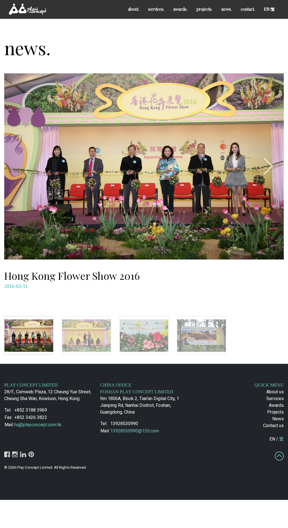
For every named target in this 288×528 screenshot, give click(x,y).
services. (156, 9)
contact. (248, 9)
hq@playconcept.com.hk (38, 424)
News (278, 418)
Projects (275, 412)
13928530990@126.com (134, 431)
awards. (180, 9)
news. (226, 9)
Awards (276, 405)
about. (133, 9)
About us (275, 391)
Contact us (273, 425)
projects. (204, 9)
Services (275, 398)
